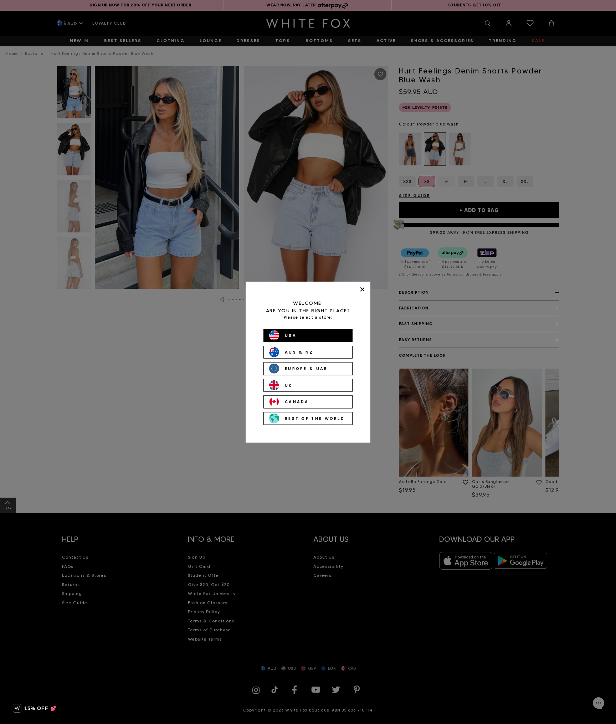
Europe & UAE (306, 368)
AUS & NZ (299, 351)
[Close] (362, 289)
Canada (297, 401)
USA (291, 335)
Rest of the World (315, 418)
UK (289, 384)
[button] (34, 708)
